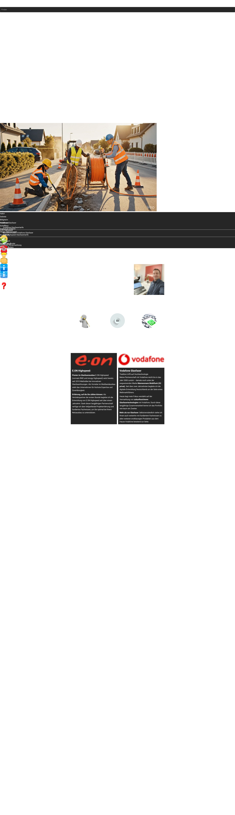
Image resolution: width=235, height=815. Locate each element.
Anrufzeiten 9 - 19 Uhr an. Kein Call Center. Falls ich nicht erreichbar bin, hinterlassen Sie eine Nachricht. (86, 336)
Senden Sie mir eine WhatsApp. (149, 334)
